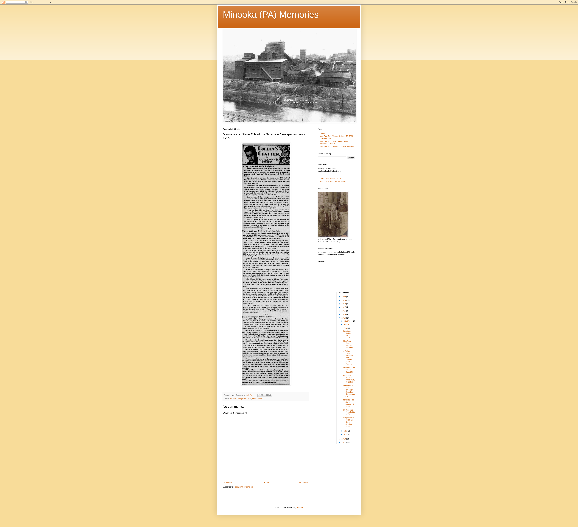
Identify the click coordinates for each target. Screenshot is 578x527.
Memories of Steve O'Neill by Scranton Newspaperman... (349, 391)
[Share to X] (264, 395)
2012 (344, 442)
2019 (344, 300)
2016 (344, 311)
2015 (344, 314)
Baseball (233, 399)
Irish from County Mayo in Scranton (348, 344)
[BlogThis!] (261, 395)
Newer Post (228, 483)
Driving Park (241, 399)
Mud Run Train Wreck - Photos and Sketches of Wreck (334, 142)
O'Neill (249, 399)
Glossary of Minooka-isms (330, 178)
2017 (344, 307)
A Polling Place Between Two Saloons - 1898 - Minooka (348, 357)
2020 (344, 297)
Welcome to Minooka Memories (333, 181)
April (346, 434)
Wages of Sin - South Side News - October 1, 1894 (349, 422)
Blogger (300, 508)
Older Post (303, 483)
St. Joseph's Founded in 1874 (349, 412)
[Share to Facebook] (267, 395)
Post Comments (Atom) (243, 487)
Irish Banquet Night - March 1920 (348, 334)
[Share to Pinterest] (270, 395)
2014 (344, 318)
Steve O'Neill (257, 399)
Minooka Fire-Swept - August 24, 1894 (348, 403)
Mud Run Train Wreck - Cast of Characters (337, 147)
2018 (344, 304)
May (346, 431)
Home (266, 483)
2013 (344, 439)
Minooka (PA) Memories (271, 14)
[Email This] (258, 395)
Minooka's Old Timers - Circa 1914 (349, 370)
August (347, 324)
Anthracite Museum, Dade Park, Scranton (349, 378)
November (348, 321)
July (345, 328)
